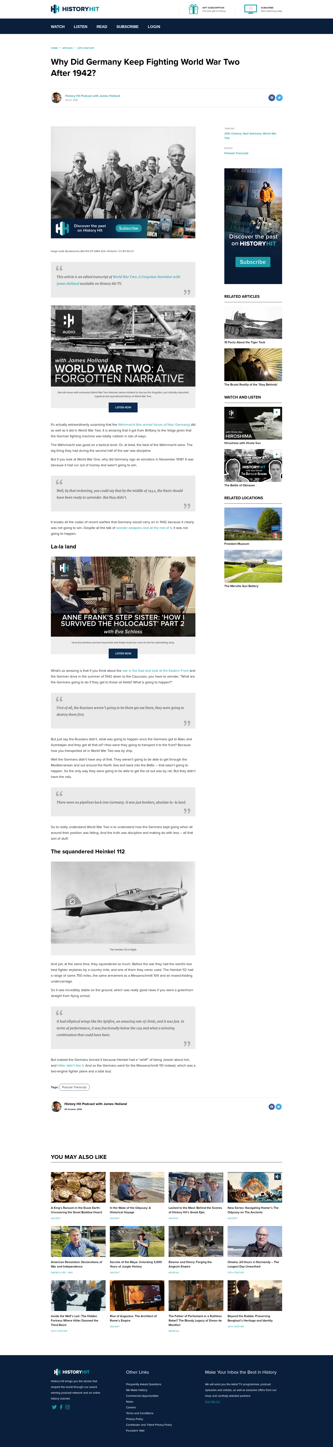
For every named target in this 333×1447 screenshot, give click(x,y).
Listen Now (123, 407)
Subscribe (127, 27)
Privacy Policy (134, 1419)
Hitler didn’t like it (70, 1065)
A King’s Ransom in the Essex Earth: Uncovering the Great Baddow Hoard (76, 1210)
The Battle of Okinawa (239, 485)
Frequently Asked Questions (143, 1384)
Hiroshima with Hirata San (242, 443)
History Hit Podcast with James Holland (92, 96)
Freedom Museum (236, 544)
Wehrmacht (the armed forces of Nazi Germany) (154, 424)
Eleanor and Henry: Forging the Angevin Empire (190, 1264)
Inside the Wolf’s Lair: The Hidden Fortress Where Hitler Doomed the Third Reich (74, 1320)
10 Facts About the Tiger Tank (244, 342)
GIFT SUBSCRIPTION (213, 7)
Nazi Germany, (253, 133)
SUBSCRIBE (267, 7)
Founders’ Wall (135, 1430)
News (129, 1402)
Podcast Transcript (74, 1087)
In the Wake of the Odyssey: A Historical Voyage (130, 1210)
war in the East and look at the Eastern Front (155, 670)
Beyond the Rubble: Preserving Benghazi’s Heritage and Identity (250, 1318)
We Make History (136, 1390)
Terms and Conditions (139, 1413)
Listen (80, 27)
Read (102, 27)
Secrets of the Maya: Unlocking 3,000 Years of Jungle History (136, 1264)
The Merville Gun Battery (241, 586)
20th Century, (233, 133)
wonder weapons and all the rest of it (144, 527)
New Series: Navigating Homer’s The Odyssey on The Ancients (253, 1210)
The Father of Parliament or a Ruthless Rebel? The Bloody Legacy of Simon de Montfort (195, 1320)
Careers (131, 1407)
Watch (58, 27)
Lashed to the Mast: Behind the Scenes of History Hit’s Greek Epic (195, 1210)
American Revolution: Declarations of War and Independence (76, 1264)
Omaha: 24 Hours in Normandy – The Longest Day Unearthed (253, 1264)
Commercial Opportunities (142, 1396)
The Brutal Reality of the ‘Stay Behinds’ (251, 384)
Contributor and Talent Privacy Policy (149, 1425)
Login (154, 27)
